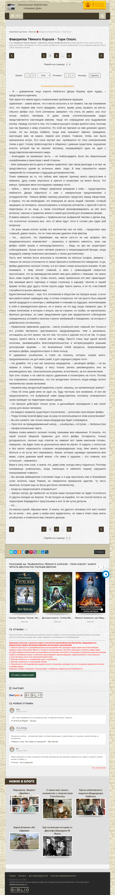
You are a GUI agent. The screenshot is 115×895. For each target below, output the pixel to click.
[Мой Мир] (42, 552)
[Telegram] (23, 552)
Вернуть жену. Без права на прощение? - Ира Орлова (35, 742)
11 (69, 55)
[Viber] (35, 552)
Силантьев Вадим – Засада (24, 721)
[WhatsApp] (39, 552)
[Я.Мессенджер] (11, 552)
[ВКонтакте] (15, 552)
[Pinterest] (31, 552)
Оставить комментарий (22, 675)
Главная (12, 876)
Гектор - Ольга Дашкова (22, 762)
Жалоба (100, 552)
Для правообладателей (38, 876)
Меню (18, 16)
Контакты (22, 876)
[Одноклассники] (19, 552)
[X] (27, 552)
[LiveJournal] (46, 552)
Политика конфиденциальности (63, 876)
